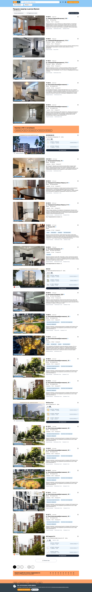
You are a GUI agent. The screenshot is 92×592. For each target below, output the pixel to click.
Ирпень (47, 20)
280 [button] (29, 567)
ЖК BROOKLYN (18, 130)
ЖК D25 (25, 130)
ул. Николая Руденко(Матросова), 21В (56, 18)
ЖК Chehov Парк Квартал (55, 250)
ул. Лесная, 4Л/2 (50, 227)
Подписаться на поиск (32, 13)
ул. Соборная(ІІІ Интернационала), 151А (57, 40)
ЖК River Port (41, 130)
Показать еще (47, 560)
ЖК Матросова (53, 20)
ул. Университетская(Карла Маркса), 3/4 (57, 182)
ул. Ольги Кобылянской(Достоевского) (56, 84)
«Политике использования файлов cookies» (60, 587)
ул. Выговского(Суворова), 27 (54, 249)
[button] (65, 2)
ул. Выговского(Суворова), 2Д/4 (55, 294)
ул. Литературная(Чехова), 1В (54, 160)
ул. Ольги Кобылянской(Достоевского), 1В (57, 316)
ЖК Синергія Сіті (50, 536)
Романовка (48, 42)
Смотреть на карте (74, 13)
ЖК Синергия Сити (54, 86)
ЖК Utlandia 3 (48, 130)
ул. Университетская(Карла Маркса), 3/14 (57, 204)
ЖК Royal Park (58, 42)
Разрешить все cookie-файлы (24, 589)
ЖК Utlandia (52, 162)
